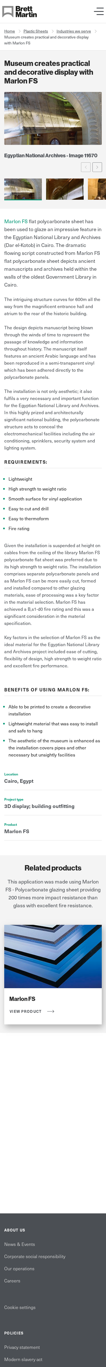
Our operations (19, 1268)
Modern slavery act (23, 1359)
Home (9, 31)
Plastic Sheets (35, 31)
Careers (12, 1280)
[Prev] (86, 167)
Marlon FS (16, 221)
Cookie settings (20, 1307)
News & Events (19, 1244)
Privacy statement (22, 1347)
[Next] (97, 167)
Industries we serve (74, 31)
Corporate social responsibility (34, 1256)
